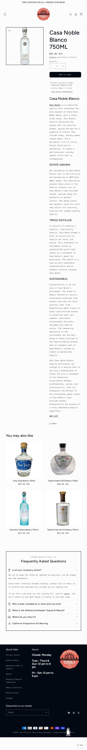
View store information (62, 91)
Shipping (53, 57)
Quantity (53, 61)
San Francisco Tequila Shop (31, 732)
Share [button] (54, 423)
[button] (5, 14)
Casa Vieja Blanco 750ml (24, 481)
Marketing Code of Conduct (14, 667)
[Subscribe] (46, 712)
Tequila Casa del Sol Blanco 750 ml (63, 530)
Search (9, 674)
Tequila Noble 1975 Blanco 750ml (63, 481)
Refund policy (12, 693)
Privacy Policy (13, 655)
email (67, 594)
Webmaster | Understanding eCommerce (59, 732)
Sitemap (9, 698)
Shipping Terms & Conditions (14, 680)
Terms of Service (14, 687)
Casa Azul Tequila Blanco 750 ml (24, 530)
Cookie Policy (12, 660)
